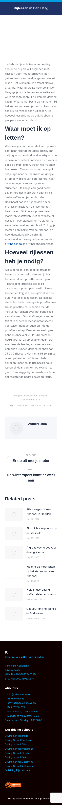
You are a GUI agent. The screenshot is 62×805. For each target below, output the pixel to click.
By (43, 395)
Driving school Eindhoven (20, 798)
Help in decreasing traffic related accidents (41, 592)
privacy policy (12, 670)
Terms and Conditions (17, 665)
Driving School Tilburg (17, 744)
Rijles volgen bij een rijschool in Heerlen (38, 512)
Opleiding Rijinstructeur (17, 770)
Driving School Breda (16, 735)
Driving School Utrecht (17, 753)
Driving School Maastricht (19, 761)
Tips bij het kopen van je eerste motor (41, 531)
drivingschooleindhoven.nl (21, 702)
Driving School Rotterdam (19, 766)
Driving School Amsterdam (19, 748)
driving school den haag (41, 405)
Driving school (30, 395)
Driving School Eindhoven (19, 740)
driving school (13, 244)
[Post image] (14, 514)
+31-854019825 (15, 698)
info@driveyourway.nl (19, 694)
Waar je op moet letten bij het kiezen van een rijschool (40, 571)
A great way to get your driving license (41, 550)
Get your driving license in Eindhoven (41, 611)
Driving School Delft (16, 757)
